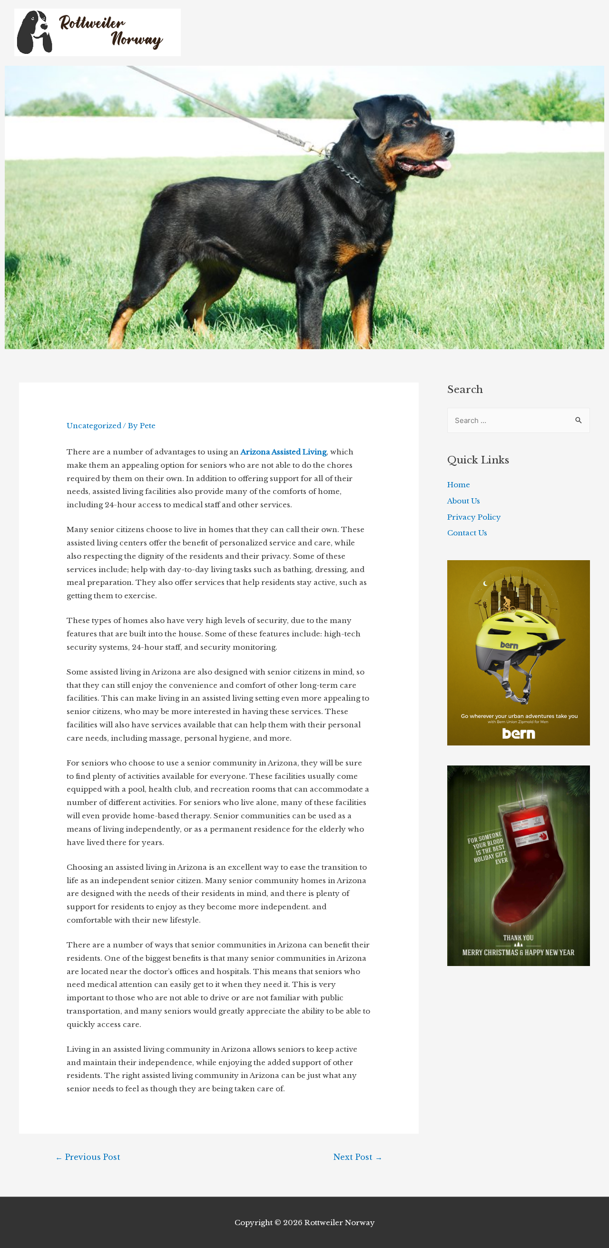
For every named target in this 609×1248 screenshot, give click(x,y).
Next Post (358, 1157)
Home (458, 484)
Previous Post (87, 1157)
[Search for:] (518, 420)
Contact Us (467, 532)
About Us (463, 500)
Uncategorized (94, 425)
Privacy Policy (474, 517)
